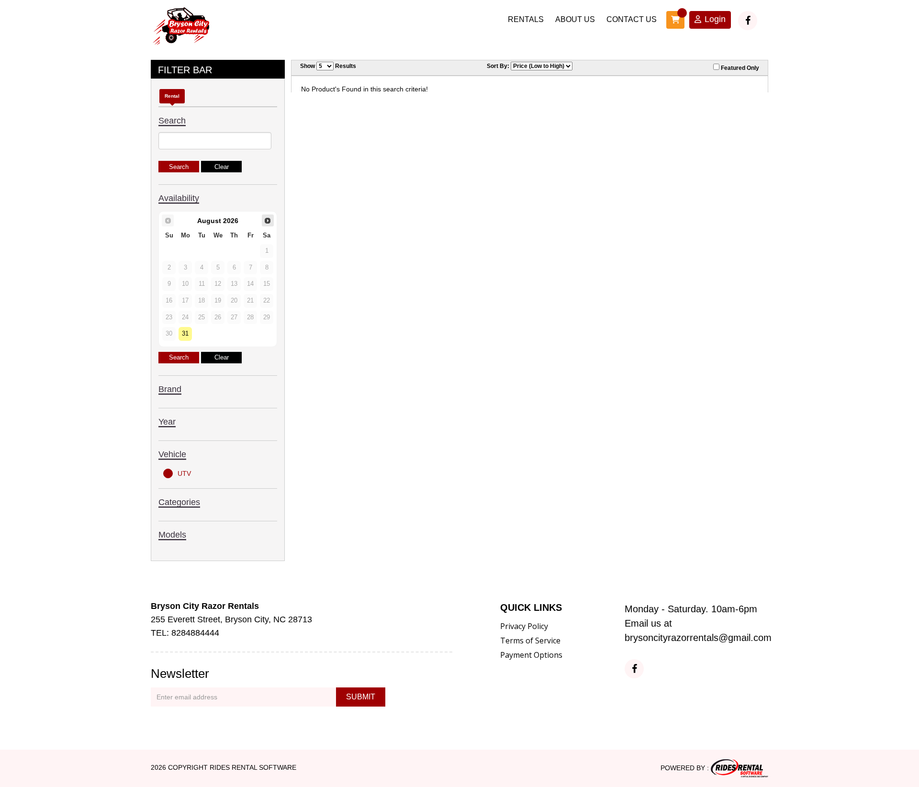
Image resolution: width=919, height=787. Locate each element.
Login (715, 19)
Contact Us (631, 19)
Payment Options (531, 655)
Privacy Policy (524, 626)
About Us (575, 19)
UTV (184, 473)
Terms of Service (530, 640)
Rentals (526, 19)
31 (185, 333)
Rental (172, 96)
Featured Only (739, 68)
